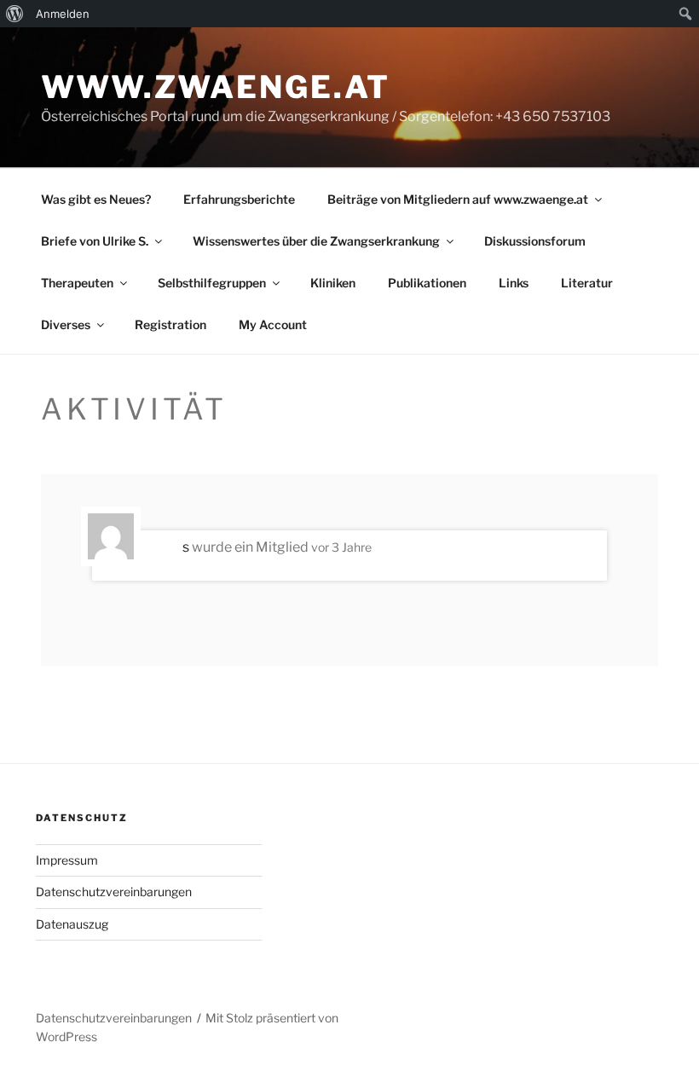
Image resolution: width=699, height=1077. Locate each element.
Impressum (67, 860)
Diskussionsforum (535, 241)
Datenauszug (72, 924)
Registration (170, 324)
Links (514, 282)
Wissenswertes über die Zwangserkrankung (316, 241)
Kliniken (332, 282)
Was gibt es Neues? (96, 199)
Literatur (587, 282)
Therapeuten (77, 282)
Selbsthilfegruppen (212, 282)
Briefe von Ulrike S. (94, 241)
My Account (273, 324)
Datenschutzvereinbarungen (114, 891)
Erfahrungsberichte (239, 199)
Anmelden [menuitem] (63, 13)
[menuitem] (15, 13)
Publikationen (427, 282)
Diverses (65, 324)
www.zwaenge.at (215, 87)
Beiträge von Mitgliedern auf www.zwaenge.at (457, 199)
